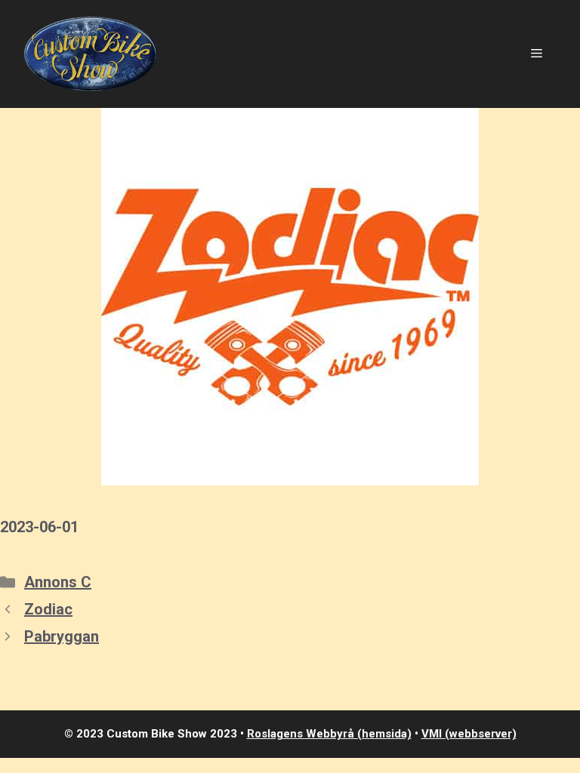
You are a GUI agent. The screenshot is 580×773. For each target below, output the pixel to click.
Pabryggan (61, 636)
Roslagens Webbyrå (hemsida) (329, 734)
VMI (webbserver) (469, 734)
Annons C (57, 582)
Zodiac (48, 609)
